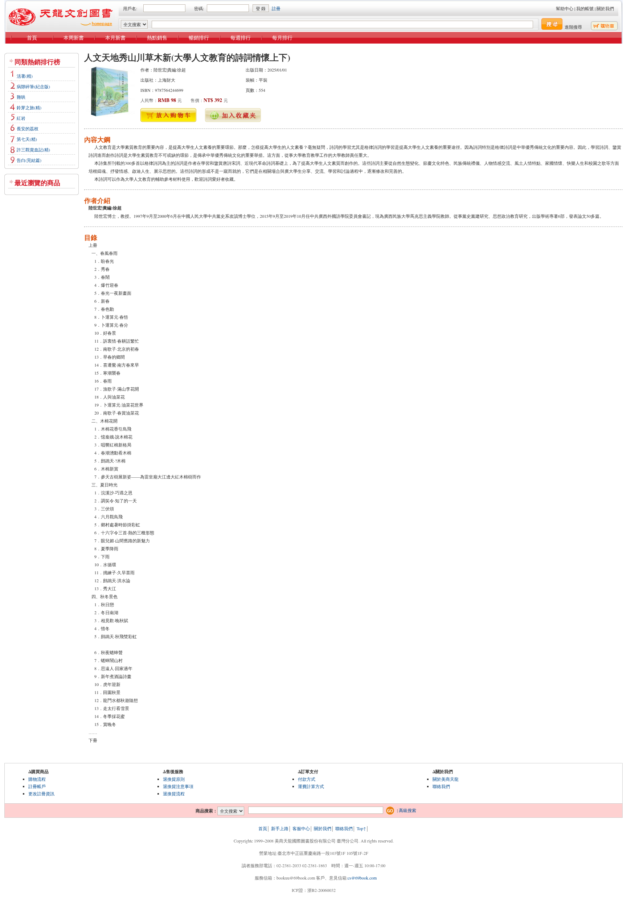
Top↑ (361, 828)
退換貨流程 (174, 793)
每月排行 (282, 37)
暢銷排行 (199, 37)
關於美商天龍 (446, 779)
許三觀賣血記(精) (33, 149)
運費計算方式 (311, 786)
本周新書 (73, 37)
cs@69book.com (362, 878)
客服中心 (301, 828)
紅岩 (21, 118)
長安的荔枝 (27, 128)
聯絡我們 (441, 786)
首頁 (32, 37)
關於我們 (605, 8)
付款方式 (306, 779)
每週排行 (240, 37)
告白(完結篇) (29, 160)
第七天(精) (27, 139)
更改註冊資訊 (41, 793)
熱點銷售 (157, 37)
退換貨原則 (174, 779)
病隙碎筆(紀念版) (33, 86)
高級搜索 (407, 810)
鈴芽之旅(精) (29, 107)
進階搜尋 (573, 27)
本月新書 (115, 37)
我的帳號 (585, 8)
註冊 (276, 8)
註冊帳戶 (37, 786)
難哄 (21, 97)
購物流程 (37, 779)
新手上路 (279, 828)
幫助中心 (564, 8)
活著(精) (25, 76)
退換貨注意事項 (178, 786)
